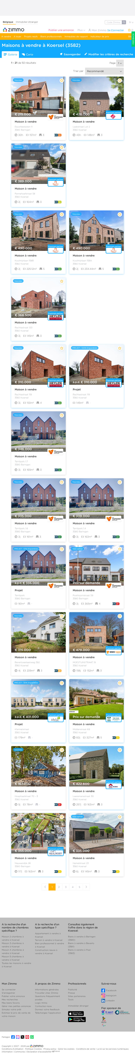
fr (130, 22)
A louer (17, 36)
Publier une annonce (61, 30)
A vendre (6, 36)
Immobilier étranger (27, 22)
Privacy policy (50, 1049)
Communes (19, 1051)
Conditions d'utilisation (13, 1049)
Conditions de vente (86, 1049)
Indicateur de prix (100, 36)
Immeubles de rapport (76, 36)
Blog (130, 36)
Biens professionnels (51, 36)
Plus (80, 30)
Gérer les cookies (66, 1049)
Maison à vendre (26, 121)
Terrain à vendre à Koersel (48, 940)
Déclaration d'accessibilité (39, 1051)
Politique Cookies (33, 1049)
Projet (77, 389)
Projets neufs (31, 36)
